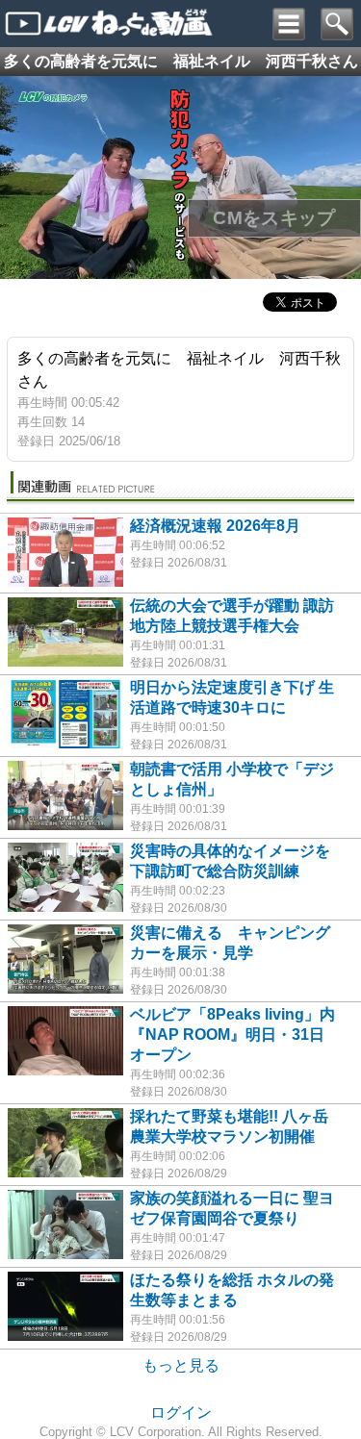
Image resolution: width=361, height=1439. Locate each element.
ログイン (181, 1412)
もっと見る (180, 1365)
